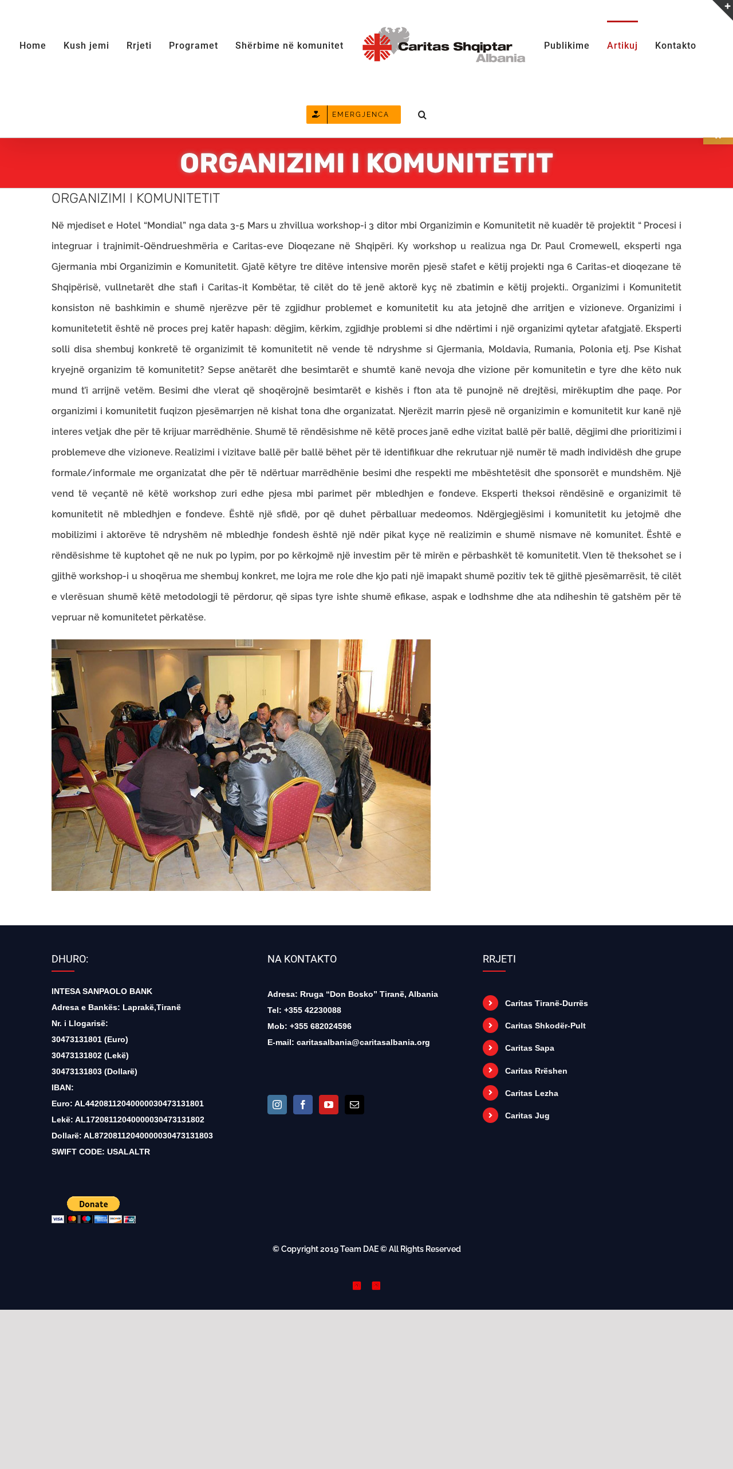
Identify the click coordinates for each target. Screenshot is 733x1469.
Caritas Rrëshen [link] (536, 1070)
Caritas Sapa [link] (529, 1047)
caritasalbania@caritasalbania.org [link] (363, 1042)
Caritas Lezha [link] (531, 1093)
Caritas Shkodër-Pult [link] (545, 1025)
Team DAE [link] (359, 1249)
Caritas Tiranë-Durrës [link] (546, 1003)
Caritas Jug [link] (527, 1115)
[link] (46, 45)
